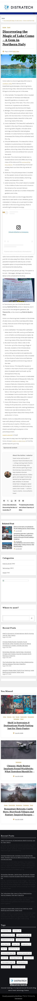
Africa (4, 717)
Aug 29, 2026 (18, 530)
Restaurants (31, 717)
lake (17, 52)
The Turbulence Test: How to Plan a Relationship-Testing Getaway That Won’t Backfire (24, 544)
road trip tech (14, 948)
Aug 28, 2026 (18, 541)
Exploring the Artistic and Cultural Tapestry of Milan (26, 507)
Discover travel (18, 984)
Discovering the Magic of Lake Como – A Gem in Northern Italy (18, 20)
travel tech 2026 (18, 967)
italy (14, 52)
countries (17, 930)
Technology (6, 568)
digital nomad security (23, 935)
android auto (6, 930)
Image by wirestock (7, 435)
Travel (8, 27)
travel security (22, 962)
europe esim (26, 944)
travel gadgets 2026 (8, 962)
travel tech (6, 967)
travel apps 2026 (16, 957)
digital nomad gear (8, 935)
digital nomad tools (23, 939)
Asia (13, 717)
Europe (4, 27)
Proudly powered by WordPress (12, 996)
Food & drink (7, 563)
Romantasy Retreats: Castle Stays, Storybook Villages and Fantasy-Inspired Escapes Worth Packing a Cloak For (17, 654)
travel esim (29, 957)
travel (4, 957)
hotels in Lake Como (19, 441)
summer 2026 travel (8, 953)
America (9, 717)
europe (16, 944)
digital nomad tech (7, 939)
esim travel (5, 944)
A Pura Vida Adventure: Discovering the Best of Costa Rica (10, 507)
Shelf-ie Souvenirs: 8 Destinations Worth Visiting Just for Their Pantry (18, 725)
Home (3, 18)
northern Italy (7, 83)
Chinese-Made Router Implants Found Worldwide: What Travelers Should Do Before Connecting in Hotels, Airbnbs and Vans (17, 643)
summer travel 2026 (24, 953)
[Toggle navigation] (34, 13)
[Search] (31, 618)
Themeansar (18, 998)
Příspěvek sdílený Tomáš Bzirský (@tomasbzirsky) (17, 251)
